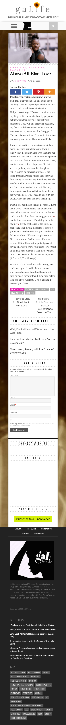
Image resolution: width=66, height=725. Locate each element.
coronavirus (37, 697)
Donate (25, 534)
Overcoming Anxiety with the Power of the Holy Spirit (32, 351)
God (26, 709)
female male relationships (22, 685)
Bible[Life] (19, 67)
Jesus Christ (39, 689)
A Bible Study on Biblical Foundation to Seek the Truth (44, 307)
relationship (16, 709)
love (52, 289)
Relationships (17, 292)
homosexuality (29, 713)
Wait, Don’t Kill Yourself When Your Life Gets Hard (32, 331)
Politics (32, 680)
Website (13, 413)
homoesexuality (41, 289)
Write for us (46, 529)
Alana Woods (19, 81)
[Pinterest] (38, 92)
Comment (14, 375)
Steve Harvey (36, 709)
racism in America (43, 685)
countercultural (18, 718)
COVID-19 (38, 693)
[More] (49, 92)
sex (47, 697)
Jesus (40, 713)
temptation (16, 701)
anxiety (48, 713)
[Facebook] (15, 92)
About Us (18, 529)
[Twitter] (27, 92)
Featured (29, 289)
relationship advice (19, 676)
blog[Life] (37, 67)
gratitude (15, 713)
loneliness (35, 676)
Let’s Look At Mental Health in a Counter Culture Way (33, 341)
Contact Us (39, 534)
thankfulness (25, 689)
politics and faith (18, 680)
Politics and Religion (20, 697)
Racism (14, 689)
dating (46, 672)
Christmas (15, 693)
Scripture (30, 292)
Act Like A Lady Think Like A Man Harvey (26, 705)
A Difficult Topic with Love (21, 304)
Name (13, 397)
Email (13, 405)
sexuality (18, 69)
